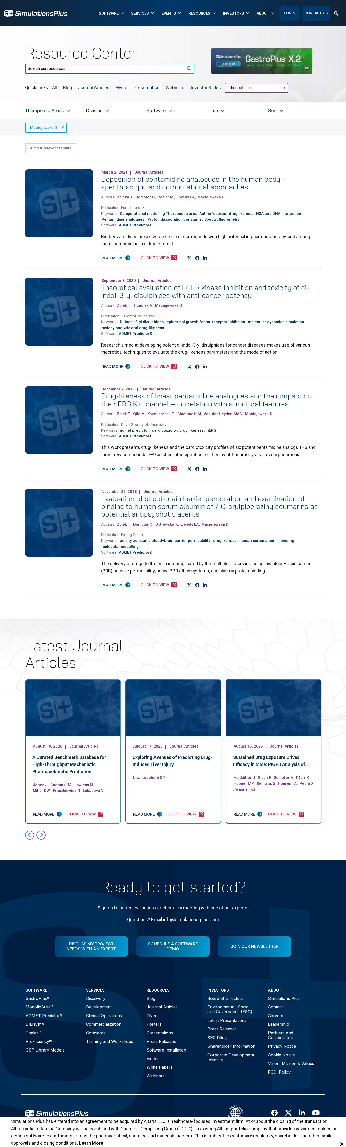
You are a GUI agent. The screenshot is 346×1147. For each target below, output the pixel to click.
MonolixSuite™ (39, 1006)
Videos (153, 1058)
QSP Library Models (45, 1050)
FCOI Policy (279, 1072)
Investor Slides (206, 87)
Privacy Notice (282, 1046)
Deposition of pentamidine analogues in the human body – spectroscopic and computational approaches (193, 183)
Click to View (155, 257)
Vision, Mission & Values (291, 1063)
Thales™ (33, 1032)
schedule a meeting (180, 907)
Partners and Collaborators (281, 1035)
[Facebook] (197, 258)
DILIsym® (35, 1024)
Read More (112, 258)
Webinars (175, 87)
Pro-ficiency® (39, 1041)
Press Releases (161, 1041)
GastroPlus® (38, 998)
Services (140, 13)
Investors (233, 13)
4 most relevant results (50, 148)
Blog (67, 87)
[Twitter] (189, 258)
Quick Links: (37, 87)
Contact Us (316, 13)
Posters (154, 1024)
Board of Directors (225, 998)
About (263, 13)
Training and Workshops (109, 1041)
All (54, 87)
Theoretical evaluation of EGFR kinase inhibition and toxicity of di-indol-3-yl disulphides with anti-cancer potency (205, 291)
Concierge (96, 1032)
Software (109, 13)
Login (289, 13)
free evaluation (139, 907)
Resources (199, 13)
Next (41, 835)
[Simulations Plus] (35, 12)
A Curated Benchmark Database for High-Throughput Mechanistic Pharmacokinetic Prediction (69, 764)
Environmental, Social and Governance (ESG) (229, 1009)
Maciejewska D (43, 127)
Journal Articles (93, 87)
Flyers (122, 87)
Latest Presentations (226, 1020)
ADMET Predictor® (44, 1015)
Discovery (95, 998)
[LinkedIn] (205, 258)
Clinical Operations (104, 1015)
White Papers (159, 1067)
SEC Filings (218, 1037)
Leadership (278, 1024)
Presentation (147, 87)
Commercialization (103, 1024)
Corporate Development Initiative (230, 1057)
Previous (29, 835)
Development (99, 1006)
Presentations (160, 1032)
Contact (275, 1006)
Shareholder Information (231, 1046)
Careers (275, 1015)
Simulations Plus (284, 998)
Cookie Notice (281, 1054)
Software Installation (166, 1050)
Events (169, 13)
